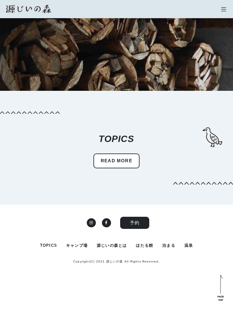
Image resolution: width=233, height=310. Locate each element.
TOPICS (48, 245)
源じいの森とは (112, 245)
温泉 (188, 245)
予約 (135, 222)
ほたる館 (144, 245)
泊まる (168, 245)
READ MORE (116, 160)
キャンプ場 (77, 245)
